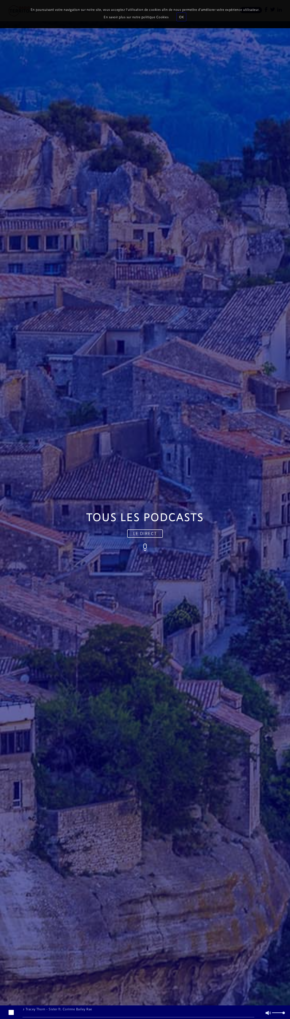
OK (181, 17)
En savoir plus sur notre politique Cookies (136, 17)
